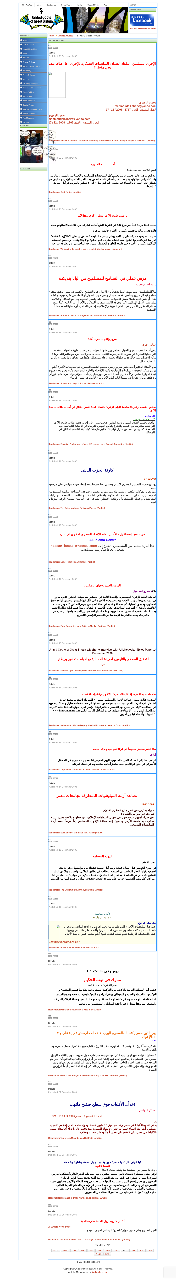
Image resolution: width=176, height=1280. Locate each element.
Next (98, 1254)
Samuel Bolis (93, 5)
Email (55, 48)
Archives (108, 5)
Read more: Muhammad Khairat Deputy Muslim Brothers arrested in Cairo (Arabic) (89, 725)
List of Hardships (30, 49)
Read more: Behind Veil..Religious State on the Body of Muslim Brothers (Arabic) (87, 1075)
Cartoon (26, 122)
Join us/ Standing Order (33, 109)
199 (108, 1250)
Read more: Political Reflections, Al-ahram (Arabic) (73, 947)
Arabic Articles (29, 62)
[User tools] (49, 45)
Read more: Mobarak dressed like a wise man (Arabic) (74, 1010)
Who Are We (27, 5)
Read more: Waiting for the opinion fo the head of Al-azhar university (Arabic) (85, 249)
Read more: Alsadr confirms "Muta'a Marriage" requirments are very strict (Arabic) (89, 1239)
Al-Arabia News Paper (59, 1226)
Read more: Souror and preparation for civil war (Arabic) (75, 383)
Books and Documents (32, 88)
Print (50, 48)
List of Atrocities (29, 45)
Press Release (29, 75)
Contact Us (51, 5)
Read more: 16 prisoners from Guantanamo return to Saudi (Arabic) (81, 769)
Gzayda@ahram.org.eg (63, 941)
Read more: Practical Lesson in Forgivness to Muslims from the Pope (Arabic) (86, 315)
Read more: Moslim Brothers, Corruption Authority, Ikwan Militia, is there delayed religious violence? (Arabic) (101, 141)
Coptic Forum (28, 105)
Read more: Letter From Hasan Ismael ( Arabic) (71, 562)
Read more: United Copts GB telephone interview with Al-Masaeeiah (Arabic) (85, 670)
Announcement (29, 101)
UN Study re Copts (30, 83)
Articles (26, 58)
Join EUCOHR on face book (142, 28)
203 (141, 1250)
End (107, 1254)
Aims (39, 5)
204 (150, 1250)
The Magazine (28, 118)
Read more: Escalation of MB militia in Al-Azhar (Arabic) (75, 833)
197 (91, 1250)
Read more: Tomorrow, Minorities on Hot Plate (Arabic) (75, 1138)
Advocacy (27, 71)
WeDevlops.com (100, 1272)
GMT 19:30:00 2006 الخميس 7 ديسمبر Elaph (77, 1116)
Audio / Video (28, 92)
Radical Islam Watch (31, 66)
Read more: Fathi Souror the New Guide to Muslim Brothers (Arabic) (81, 626)
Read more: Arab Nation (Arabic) (64, 192)
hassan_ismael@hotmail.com (74, 546)
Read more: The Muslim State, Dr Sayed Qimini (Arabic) (75, 890)
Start (55, 1250)
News (25, 53)
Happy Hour (27, 96)
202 (133, 1250)
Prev (65, 1250)
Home (25, 40)
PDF (102, 664)
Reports (26, 79)
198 (99, 1250)
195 (74, 1250)
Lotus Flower (66, 5)
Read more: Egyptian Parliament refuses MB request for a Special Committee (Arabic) (90, 444)
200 (116, 1250)
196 (82, 1250)
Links (80, 5)
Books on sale (29, 114)
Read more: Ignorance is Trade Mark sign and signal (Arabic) (77, 1198)
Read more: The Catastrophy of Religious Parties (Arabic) (76, 508)
